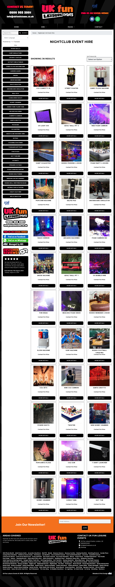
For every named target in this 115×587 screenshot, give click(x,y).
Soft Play (79, 567)
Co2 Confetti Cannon (58, 555)
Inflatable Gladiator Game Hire (31, 562)
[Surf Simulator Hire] (71, 338)
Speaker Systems (15, 165)
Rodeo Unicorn (8, 567)
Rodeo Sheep (104, 565)
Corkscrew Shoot (15, 98)
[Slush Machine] (43, 338)
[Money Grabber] (43, 488)
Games (13, 558)
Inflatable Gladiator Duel (11, 562)
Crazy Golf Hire (15, 192)
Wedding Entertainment (15, 178)
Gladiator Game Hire (72, 558)
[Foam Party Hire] (99, 151)
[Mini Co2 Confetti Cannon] (71, 376)
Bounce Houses (58, 553)
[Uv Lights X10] (43, 114)
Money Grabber (15, 102)
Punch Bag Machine (89, 563)
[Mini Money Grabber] (99, 413)
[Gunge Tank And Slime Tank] (71, 488)
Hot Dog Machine (46, 560)
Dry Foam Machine (62, 556)
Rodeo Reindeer (61, 565)
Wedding (94, 569)
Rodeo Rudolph (93, 565)
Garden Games (15, 71)
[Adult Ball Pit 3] (71, 114)
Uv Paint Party (78, 569)
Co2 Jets (85, 555)
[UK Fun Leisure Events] (57, 12)
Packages (15, 125)
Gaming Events (21, 558)
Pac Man (61, 563)
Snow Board (60, 567)
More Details (43, 98)
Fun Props (6, 558)
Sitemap (83, 547)
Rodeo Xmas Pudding (21, 567)
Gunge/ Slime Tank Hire (31, 560)
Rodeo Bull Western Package (15, 183)
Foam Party (79, 556)
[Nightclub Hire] (43, 301)
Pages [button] (70, 27)
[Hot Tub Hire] (99, 488)
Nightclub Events (43, 563)
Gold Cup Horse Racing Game (12, 560)
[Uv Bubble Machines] (99, 264)
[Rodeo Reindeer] (99, 301)
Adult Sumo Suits (21, 553)
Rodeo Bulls (15, 48)
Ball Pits (15, 93)
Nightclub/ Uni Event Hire (15, 133)
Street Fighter (100, 567)
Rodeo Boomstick (103, 563)
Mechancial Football (80, 562)
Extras (15, 138)
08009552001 (85, 543)
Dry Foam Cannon (49, 556)
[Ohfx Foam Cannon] (99, 114)
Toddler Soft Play (15, 147)
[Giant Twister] (71, 413)
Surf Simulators (15, 53)
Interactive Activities (15, 187)
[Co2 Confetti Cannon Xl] (43, 76)
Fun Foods (15, 151)
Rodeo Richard (73, 565)
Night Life (32, 563)
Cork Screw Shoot (9, 556)
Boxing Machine (81, 553)
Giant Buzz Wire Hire (35, 558)
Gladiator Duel (60, 558)
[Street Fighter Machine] (71, 76)
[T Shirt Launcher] (99, 451)
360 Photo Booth (8, 553)
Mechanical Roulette (10, 563)
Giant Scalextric (48, 558)
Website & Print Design (100, 573)
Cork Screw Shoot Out (23, 556)
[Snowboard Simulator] (99, 189)
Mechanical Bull (93, 562)
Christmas (37, 555)
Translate (17, 41)
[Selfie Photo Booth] (71, 189)
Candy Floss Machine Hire (15, 66)
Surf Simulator (34, 569)
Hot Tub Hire (15, 156)
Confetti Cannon (15, 116)
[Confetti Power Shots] (43, 413)
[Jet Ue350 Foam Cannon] (99, 226)
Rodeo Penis (39, 565)
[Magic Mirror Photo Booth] (43, 226)
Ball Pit (44, 553)
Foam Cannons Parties (15, 169)
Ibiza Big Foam (80, 560)
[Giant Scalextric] (43, 151)
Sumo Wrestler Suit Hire (20, 569)
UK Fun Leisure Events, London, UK (92, 541)
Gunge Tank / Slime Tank (15, 107)
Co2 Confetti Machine (73, 555)
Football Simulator (90, 556)
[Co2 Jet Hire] (43, 376)
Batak (50, 553)
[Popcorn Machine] (43, 189)
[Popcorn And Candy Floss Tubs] (43, 451)
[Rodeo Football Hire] (99, 338)
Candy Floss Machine (10, 555)
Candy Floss (104, 553)
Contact (98, 27)
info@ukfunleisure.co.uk (88, 545)
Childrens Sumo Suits (25, 555)
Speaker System (88, 567)
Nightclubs (53, 563)
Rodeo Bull (6, 565)
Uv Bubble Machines (15, 142)
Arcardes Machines (34, 553)
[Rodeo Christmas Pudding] (71, 151)
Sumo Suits (6, 569)
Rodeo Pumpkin (50, 565)
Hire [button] (43, 27)
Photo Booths (15, 84)
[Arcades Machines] (71, 226)
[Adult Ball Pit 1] (71, 264)
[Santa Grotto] (99, 376)
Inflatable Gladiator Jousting (52, 562)
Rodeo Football (16, 565)
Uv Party (15, 160)
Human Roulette (68, 560)
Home (20, 27)
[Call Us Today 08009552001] (15, 222)
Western (101, 569)
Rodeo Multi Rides (15, 174)
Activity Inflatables (15, 62)
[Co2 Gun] (71, 451)
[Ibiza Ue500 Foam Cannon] (71, 301)
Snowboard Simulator (15, 89)
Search (24, 33)
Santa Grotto (15, 120)
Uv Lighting (15, 129)
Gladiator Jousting (87, 558)
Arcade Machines (15, 111)
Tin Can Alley (44, 569)
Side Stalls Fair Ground (47, 567)
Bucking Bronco (93, 553)
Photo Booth (77, 563)
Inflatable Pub (15, 196)
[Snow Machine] (43, 264)
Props (15, 75)
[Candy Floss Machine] (99, 76)
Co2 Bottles (46, 555)
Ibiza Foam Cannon (92, 560)
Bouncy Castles (15, 57)
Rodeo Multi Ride (28, 565)
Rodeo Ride (83, 565)
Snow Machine (15, 80)
